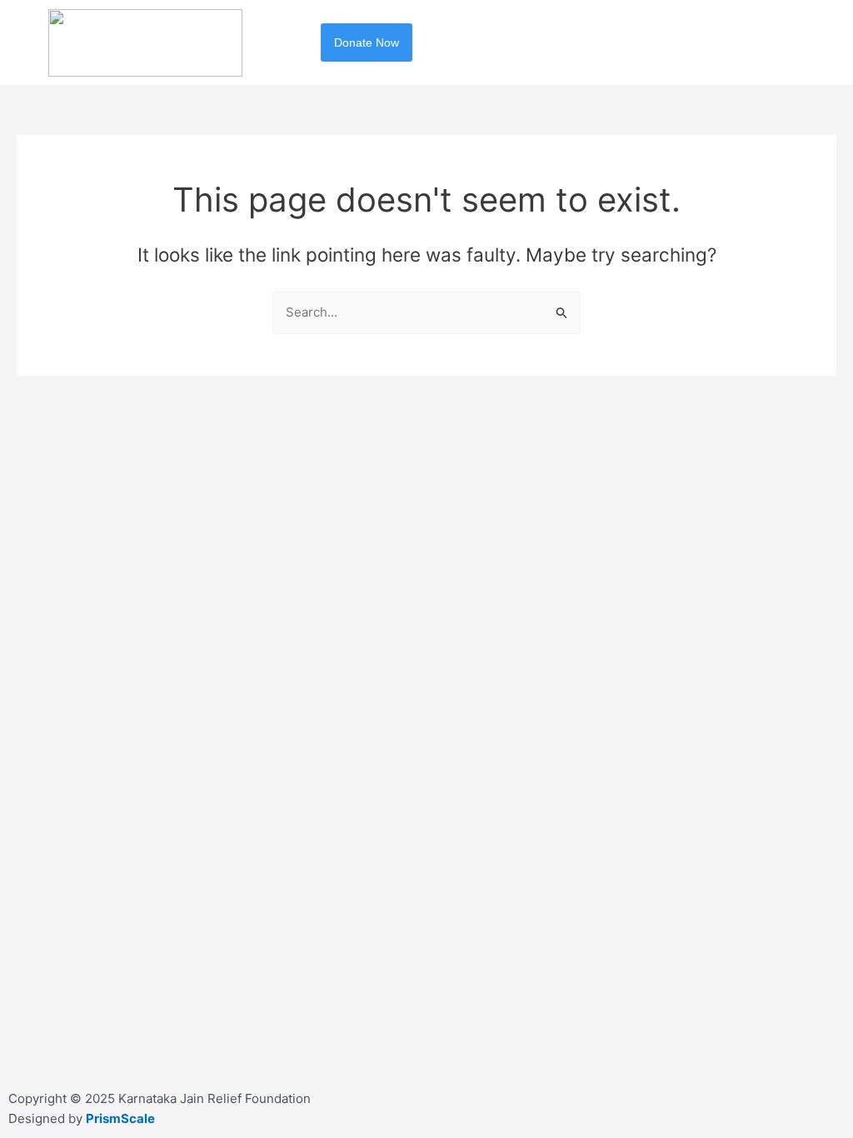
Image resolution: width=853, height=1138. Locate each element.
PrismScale (120, 1118)
